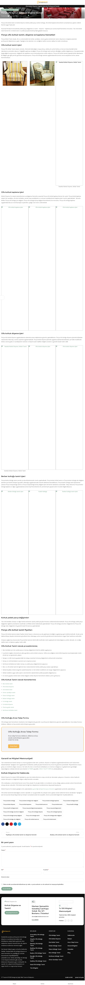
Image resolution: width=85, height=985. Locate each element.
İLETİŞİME (30, 769)
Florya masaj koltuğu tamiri (54, 808)
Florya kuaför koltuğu (72, 804)
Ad (2, 869)
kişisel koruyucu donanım (47, 789)
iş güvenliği (35, 789)
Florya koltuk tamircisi (42, 804)
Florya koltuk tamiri (57, 804)
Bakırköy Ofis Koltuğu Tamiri (10, 9)
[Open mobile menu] (1, 2)
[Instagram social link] (71, 920)
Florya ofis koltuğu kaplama (54, 812)
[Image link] (6, 931)
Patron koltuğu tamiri (9, 695)
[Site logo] (42, 2)
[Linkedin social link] (15, 824)
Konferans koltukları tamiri (10, 710)
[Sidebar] (2, 297)
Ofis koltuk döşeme (8, 686)
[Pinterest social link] (11, 824)
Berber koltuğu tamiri (9, 698)
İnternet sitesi (5, 877)
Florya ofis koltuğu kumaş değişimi (12, 815)
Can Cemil (12, 16)
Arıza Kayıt (13, 746)
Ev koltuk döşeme (8, 704)
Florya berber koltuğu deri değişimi (28, 800)
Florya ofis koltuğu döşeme (35, 812)
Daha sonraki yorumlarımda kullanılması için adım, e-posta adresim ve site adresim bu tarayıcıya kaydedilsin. (33, 884)
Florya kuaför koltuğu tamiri (10, 808)
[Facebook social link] (3, 824)
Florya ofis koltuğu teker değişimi (53, 815)
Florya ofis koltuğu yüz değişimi (11, 819)
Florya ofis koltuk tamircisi (32, 819)
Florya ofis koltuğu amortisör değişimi (13, 812)
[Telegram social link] (19, 824)
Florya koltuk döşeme (9, 804)
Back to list (42, 833)
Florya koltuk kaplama (25, 804)
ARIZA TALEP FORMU (45, 769)
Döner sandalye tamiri (9, 692)
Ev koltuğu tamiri (7, 701)
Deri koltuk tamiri (7, 689)
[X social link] (7, 824)
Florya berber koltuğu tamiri (70, 800)
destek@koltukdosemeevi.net (40, 916)
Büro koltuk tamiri (8, 684)
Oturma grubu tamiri (8, 707)
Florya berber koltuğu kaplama (50, 800)
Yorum (3, 850)
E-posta (46, 869)
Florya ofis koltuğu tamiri (33, 815)
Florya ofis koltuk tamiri (49, 819)
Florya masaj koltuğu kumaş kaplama (32, 808)
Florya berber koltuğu (9, 800)
